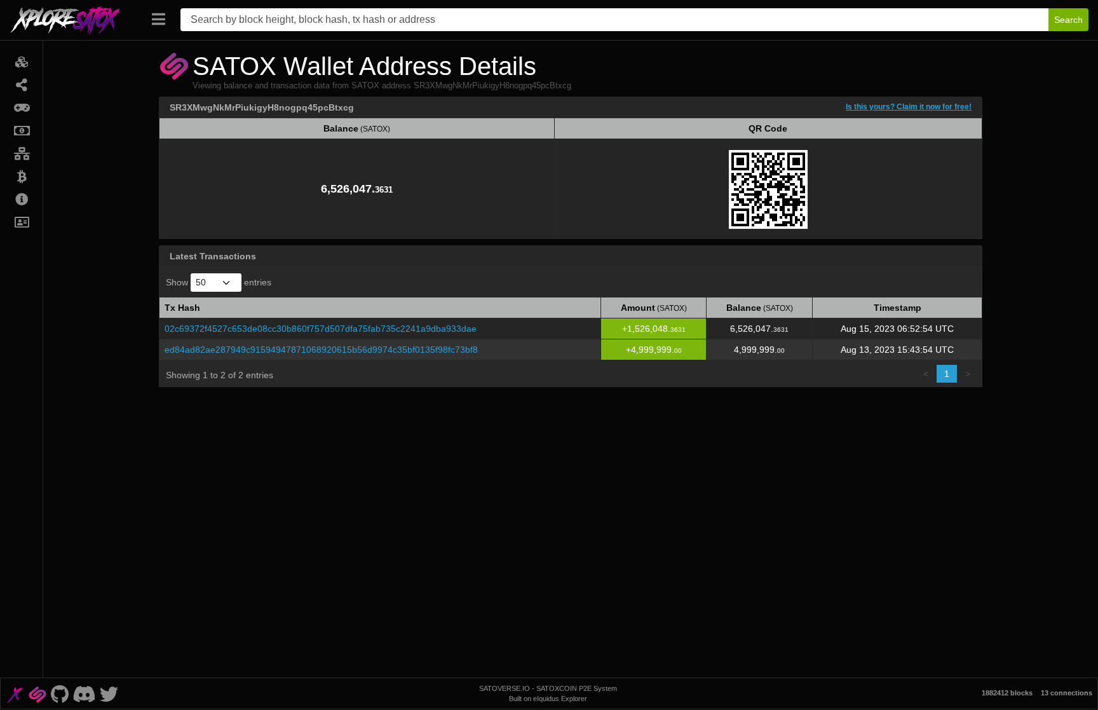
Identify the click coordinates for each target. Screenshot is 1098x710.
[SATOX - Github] (59, 693)
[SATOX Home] (73, 20)
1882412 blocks (1007, 693)
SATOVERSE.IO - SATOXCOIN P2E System (548, 688)
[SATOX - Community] (84, 693)
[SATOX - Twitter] (108, 693)
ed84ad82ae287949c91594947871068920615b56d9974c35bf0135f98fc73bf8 (321, 350)
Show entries (218, 282)
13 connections (1066, 693)
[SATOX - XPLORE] (14, 693)
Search (1068, 20)
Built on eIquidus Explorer (548, 698)
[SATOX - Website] (37, 693)
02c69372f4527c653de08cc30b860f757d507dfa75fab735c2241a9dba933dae (321, 329)
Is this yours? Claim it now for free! (909, 106)
